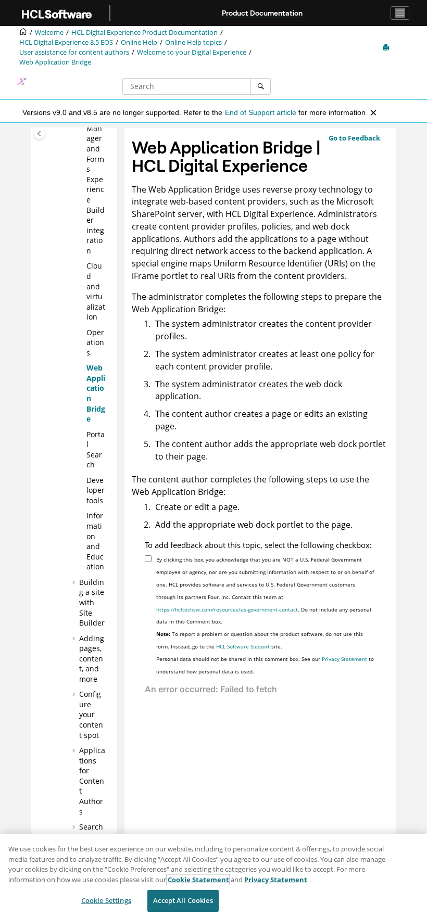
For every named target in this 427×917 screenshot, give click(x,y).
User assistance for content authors (74, 52)
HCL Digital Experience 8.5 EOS (66, 42)
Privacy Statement (344, 659)
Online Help (139, 42)
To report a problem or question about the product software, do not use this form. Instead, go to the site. (259, 640)
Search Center (91, 832)
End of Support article (260, 112)
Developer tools (95, 490)
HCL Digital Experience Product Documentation (144, 32)
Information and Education (95, 541)
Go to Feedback (354, 138)
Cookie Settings (106, 900)
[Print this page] (387, 48)
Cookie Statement (198, 879)
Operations (95, 342)
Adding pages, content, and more (91, 658)
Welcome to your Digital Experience (191, 52)
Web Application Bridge (55, 62)
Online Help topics (193, 42)
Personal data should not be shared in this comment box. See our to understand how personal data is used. (265, 665)
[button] (82, 266)
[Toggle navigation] (400, 13)
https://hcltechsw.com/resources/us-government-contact (227, 609)
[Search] (260, 86)
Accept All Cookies (182, 900)
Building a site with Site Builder (92, 602)
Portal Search (95, 449)
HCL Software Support (243, 646)
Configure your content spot (91, 714)
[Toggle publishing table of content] (39, 133)
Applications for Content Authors (92, 781)
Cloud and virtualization (95, 291)
